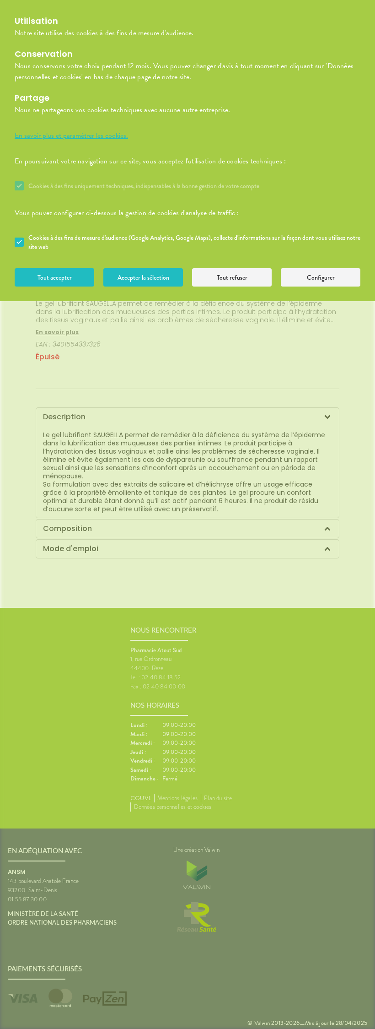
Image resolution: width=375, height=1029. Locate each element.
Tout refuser (232, 277)
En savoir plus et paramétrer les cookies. (71, 135)
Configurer (321, 277)
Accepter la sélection (143, 277)
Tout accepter (55, 277)
